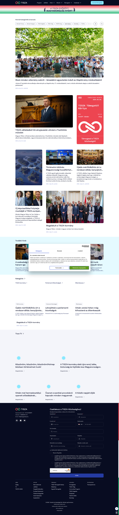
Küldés (76, 475)
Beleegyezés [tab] (39, 250)
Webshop (53, 486)
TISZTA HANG (19, 489)
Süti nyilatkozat (59, 508)
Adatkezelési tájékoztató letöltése (59, 450)
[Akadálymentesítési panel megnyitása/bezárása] (116, 512)
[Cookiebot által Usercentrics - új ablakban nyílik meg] (83, 246)
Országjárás (72, 484)
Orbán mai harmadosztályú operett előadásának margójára (28, 395)
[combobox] (81, 424)
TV (16, 486)
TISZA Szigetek (73, 491)
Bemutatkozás (37, 484)
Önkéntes (71, 493)
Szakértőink (36, 498)
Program (39, 2)
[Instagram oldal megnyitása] (20, 420)
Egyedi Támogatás (56, 489)
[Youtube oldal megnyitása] (24, 420)
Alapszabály (59, 510)
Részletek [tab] (59, 250)
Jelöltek (46, 2)
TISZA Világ (72, 486)
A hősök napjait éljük (85, 393)
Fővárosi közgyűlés (38, 493)
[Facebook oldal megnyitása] (16, 420)
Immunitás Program (74, 489)
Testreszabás (58, 267)
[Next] (95, 24)
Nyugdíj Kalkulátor (38, 489)
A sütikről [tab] (80, 250)
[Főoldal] (21, 3)
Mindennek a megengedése (79, 267)
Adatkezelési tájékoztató (59, 504)
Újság (16, 484)
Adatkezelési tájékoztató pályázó (59, 506)
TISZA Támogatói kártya (57, 484)
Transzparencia (91, 484)
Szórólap (71, 498)
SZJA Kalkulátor (37, 495)
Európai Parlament (38, 491)
